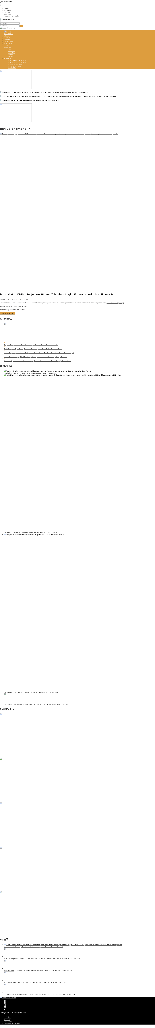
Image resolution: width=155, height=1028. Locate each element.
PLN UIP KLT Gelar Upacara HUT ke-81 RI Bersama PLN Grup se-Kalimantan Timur (28, 801)
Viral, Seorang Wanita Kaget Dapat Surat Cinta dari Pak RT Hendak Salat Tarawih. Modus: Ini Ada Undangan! (42, 959)
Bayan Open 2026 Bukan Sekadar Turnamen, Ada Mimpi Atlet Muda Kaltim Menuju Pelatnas (32, 124)
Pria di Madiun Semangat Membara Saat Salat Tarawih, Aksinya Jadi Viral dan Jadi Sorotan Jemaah (39, 994)
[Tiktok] (4, 1009)
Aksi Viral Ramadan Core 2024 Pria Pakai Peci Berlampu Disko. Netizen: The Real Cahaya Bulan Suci (39, 970)
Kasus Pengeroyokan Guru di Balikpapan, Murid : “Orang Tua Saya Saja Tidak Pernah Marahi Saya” (39, 353)
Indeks (6, 1016)
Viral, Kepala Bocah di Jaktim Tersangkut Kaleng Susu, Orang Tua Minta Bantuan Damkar (35, 982)
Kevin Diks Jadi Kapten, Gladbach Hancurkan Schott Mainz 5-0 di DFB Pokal (26, 98)
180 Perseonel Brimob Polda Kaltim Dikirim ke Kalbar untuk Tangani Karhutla (26, 90)
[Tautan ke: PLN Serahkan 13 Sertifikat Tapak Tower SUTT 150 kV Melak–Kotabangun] (39, 933)
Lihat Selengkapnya (7, 313)
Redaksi (7, 1020)
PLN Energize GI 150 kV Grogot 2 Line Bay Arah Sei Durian (20, 846)
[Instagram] (5, 1005)
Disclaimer (7, 1022)
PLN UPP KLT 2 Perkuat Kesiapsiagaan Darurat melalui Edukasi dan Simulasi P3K (28, 890)
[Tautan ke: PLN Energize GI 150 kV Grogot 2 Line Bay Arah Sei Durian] (39, 844)
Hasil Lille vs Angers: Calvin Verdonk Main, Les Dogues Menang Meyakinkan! (26, 94)
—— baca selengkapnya (115, 303)
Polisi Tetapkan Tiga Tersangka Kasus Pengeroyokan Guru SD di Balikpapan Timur (33, 349)
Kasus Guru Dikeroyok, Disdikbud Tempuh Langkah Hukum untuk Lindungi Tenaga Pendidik (35, 357)
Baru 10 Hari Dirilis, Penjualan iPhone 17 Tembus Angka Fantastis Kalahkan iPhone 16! (57, 294)
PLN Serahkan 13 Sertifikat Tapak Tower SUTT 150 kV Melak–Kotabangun (25, 935)
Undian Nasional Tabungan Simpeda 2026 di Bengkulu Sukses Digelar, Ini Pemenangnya (30, 757)
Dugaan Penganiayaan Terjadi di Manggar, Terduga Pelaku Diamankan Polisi (31, 345)
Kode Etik (7, 1018)
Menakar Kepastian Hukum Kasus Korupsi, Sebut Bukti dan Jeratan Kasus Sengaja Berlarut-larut (37, 361)
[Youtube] (5, 1007)
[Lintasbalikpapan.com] (8, 19)
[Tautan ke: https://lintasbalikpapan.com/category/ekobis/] (13, 709)
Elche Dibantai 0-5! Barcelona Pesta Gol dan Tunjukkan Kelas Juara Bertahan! (27, 102)
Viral (1, 299)
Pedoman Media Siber (12, 1024)
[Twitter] (5, 1003)
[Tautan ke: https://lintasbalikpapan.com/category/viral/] (7, 939)
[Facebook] (5, 1001)
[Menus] (0, 3)
